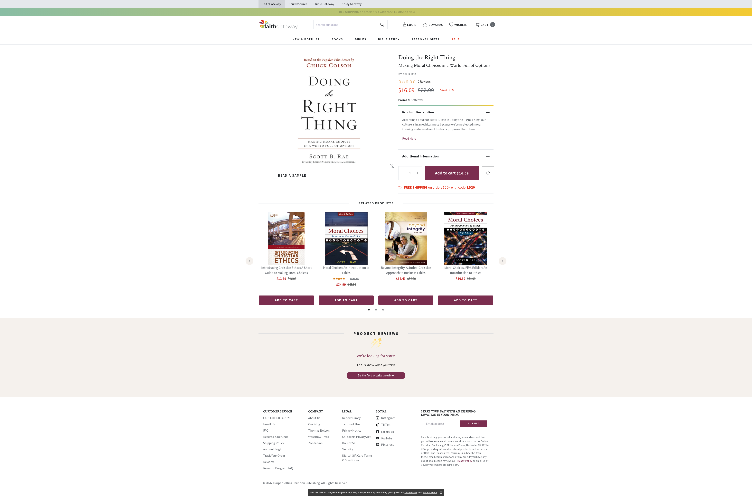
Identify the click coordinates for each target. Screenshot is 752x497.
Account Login (272, 449)
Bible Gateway (324, 4)
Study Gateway (352, 4)
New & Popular (306, 39)
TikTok (385, 425)
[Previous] (249, 261)
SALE (455, 39)
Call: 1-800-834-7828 (276, 418)
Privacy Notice (351, 430)
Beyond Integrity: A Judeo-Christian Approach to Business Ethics (406, 270)
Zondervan (315, 443)
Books (337, 39)
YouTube (386, 438)
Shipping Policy (273, 443)
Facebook (387, 432)
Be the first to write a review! (376, 375)
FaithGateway (271, 4)
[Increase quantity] (418, 173)
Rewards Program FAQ (278, 468)
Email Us (269, 424)
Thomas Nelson (319, 430)
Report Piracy (351, 418)
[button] (488, 173)
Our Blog (314, 424)
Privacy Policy (464, 461)
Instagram (388, 418)
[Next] (502, 261)
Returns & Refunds (275, 437)
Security (347, 449)
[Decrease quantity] (402, 173)
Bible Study (389, 39)
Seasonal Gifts (425, 39)
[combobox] (350, 24)
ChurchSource (298, 4)
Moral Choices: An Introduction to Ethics (346, 270)
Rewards (269, 462)
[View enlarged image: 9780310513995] (329, 110)
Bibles (360, 39)
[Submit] (382, 25)
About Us (314, 418)
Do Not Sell (349, 443)
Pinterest (387, 444)
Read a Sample (292, 175)
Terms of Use (351, 424)
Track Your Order (274, 455)
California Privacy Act (356, 437)
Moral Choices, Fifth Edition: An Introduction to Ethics (465, 270)
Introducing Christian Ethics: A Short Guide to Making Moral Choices (286, 270)
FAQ (265, 430)
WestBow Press (318, 437)
